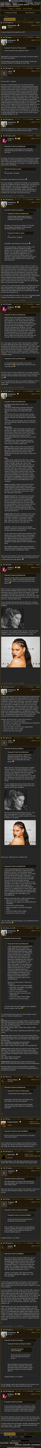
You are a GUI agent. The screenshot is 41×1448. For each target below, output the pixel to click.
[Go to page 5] (40, 19)
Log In (38, 3)
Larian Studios (5, 3)
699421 (38, 119)
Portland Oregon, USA (34, 1156)
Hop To (2, 1433)
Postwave (18, 1329)
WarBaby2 (19, 1243)
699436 (38, 199)
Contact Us (18, 1444)
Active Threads (27, 8)
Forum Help (26, 1444)
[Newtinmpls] (4, 1159)
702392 (38, 1199)
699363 (38, 37)
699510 (38, 564)
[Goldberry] (4, 142)
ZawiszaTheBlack (17, 1119)
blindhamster (18, 304)
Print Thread (4, 16)
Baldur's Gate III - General (21, 4)
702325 (38, 1119)
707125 (38, 1391)
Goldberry (18, 22)
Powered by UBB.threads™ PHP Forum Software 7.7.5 (20, 1447)
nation (19, 135)
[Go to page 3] (17, 19)
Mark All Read (14, 1443)
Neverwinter (37, 1123)
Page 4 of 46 (9, 19)
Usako (19, 928)
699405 (38, 68)
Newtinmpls (19, 1168)
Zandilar (19, 1391)
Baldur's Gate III (6, 4)
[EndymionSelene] (3, 1126)
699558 (38, 687)
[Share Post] (34, 22)
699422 (38, 135)
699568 (38, 738)
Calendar (18, 8)
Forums (14, 3)
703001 (38, 1329)
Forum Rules (5, 1443)
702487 (38, 1243)
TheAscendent (17, 37)
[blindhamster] (4, 44)
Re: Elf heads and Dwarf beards (12, 22)
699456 (38, 304)
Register (30, 3)
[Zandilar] (4, 1250)
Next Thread (30, 12)
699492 (38, 391)
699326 (38, 22)
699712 (38, 1077)
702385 (38, 1168)
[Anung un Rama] (4, 1084)
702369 (38, 1151)
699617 (38, 928)
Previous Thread (11, 12)
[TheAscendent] (4, 30)
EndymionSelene (17, 1199)
